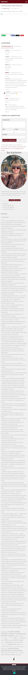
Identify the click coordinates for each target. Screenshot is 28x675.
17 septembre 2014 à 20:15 (16, 64)
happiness (12, 644)
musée (12, 646)
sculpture (21, 652)
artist (12, 632)
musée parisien (17, 646)
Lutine (6, 98)
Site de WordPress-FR (8, 209)
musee (3, 646)
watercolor (18, 654)
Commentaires (8, 46)
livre (22, 644)
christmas (21, 636)
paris (2, 648)
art (8, 632)
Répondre (7, 53)
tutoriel (12, 654)
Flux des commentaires (8, 207)
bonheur (4, 634)
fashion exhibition (4, 644)
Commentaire (6, 120)
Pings (18, 46)
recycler (13, 652)
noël (24, 646)
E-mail (16, 129)
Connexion (5, 203)
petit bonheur (13, 648)
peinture (6, 648)
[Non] (26, 670)
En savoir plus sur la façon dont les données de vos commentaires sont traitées (13, 148)
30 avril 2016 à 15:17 (12, 104)
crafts (15, 638)
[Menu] (26, 1)
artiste (17, 632)
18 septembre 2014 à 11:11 (17, 78)
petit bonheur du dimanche (11, 651)
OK (14, 673)
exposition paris (18, 642)
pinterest (3, 652)
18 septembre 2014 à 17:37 (17, 91)
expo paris (3, 642)
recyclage (7, 652)
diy (6, 640)
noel (22, 646)
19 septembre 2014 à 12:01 (14, 98)
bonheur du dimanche (17, 634)
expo (21, 640)
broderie (16, 636)
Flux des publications (7, 205)
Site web (4, 134)
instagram (19, 644)
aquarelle (4, 632)
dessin (2, 640)
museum (7, 646)
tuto (2, 654)
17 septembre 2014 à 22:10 (15, 72)
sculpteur (17, 652)
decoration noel (23, 637)
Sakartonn (4, 1)
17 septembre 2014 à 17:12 (16, 50)
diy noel (9, 640)
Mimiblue (7, 72)
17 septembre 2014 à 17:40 (16, 56)
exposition (9, 642)
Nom (3, 129)
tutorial (6, 654)
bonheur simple (7, 636)
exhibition (15, 640)
